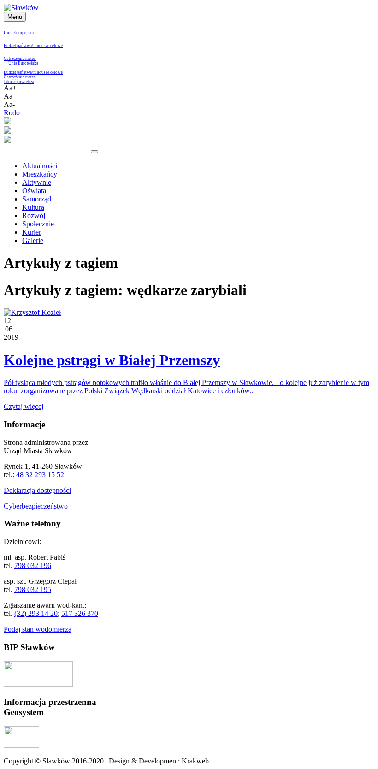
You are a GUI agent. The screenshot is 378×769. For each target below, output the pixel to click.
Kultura (33, 207)
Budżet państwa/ (18, 45)
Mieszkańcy (39, 174)
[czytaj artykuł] (32, 312)
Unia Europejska (19, 32)
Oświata (34, 191)
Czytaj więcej (23, 406)
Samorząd (36, 199)
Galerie (32, 240)
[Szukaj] (94, 151)
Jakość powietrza (19, 81)
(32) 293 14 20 (36, 613)
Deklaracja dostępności (37, 490)
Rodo (12, 113)
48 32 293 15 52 (40, 475)
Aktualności (39, 166)
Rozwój (33, 215)
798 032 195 (32, 589)
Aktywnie (36, 182)
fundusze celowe (48, 45)
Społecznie (38, 224)
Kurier (31, 232)
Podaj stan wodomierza (37, 629)
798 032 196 (32, 565)
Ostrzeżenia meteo (20, 58)
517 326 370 (79, 613)
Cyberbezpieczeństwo (36, 506)
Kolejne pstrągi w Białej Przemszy (112, 360)
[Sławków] (21, 8)
